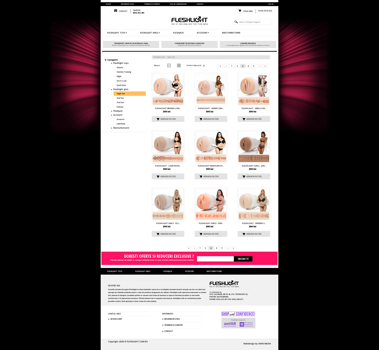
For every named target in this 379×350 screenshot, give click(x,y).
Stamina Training (124, 72)
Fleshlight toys (116, 32)
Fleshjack (178, 32)
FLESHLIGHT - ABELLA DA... (254, 108)
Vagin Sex (171, 57)
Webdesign (249, 343)
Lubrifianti (121, 123)
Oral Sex (120, 102)
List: (174, 65)
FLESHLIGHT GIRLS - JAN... (254, 165)
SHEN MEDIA (264, 343)
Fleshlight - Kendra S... (254, 223)
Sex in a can (122, 81)
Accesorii (202, 32)
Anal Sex (120, 98)
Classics (120, 67)
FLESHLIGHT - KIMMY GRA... (211, 108)
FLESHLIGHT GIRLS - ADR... (211, 223)
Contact (168, 331)
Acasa (108, 4)
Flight (119, 76)
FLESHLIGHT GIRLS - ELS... (168, 223)
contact (200, 4)
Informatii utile (127, 4)
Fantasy (120, 107)
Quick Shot (121, 85)
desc (204, 65)
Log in (270, 4)
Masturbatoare (231, 32)
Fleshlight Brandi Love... (168, 108)
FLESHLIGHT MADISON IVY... (211, 165)
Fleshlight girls (149, 32)
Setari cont (116, 319)
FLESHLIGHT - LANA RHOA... (168, 165)
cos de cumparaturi (178, 4)
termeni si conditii (152, 4)
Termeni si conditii (173, 325)
